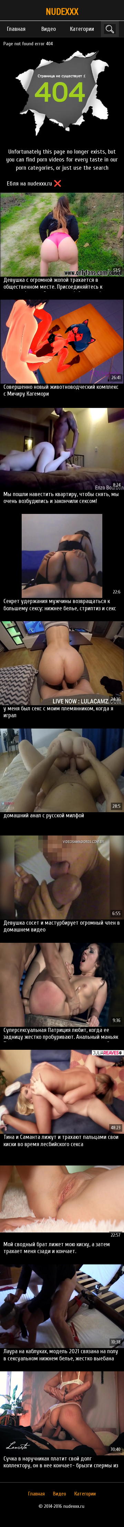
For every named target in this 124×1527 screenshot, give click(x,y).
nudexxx (62, 12)
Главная (16, 29)
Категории (82, 29)
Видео (48, 29)
